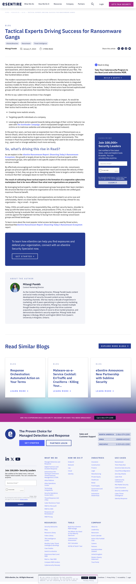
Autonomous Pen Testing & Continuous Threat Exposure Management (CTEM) (52, 474)
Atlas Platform (49, 480)
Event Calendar (96, 535)
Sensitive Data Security (122, 468)
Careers (94, 543)
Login (101, 4)
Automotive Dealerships (95, 494)
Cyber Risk (118, 477)
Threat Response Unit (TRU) (52, 499)
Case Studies (49, 548)
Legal (93, 471)
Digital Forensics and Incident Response (51, 468)
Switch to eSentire (51, 551)
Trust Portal (95, 562)
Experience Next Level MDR (52, 555)
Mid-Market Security (121, 485)
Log (69, 468)
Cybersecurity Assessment (72, 539)
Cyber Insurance (120, 488)
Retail (93, 483)
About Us (94, 527)
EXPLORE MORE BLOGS (114, 346)
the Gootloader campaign (28, 124)
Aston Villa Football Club (97, 539)
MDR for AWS (49, 509)
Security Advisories (51, 527)
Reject (92, 578)
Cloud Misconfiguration (122, 471)
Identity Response (121, 498)
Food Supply (95, 486)
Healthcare (95, 480)
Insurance (94, 462)
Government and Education (97, 489)
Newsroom (95, 532)
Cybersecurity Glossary (52, 565)
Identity (70, 474)
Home (7, 12)
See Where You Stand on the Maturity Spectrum (75, 533)
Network (71, 465)
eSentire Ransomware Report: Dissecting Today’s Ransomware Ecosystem (41, 155)
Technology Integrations (49, 489)
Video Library (49, 535)
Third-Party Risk (120, 465)
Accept (84, 578)
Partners (94, 546)
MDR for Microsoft (51, 506)
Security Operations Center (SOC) (51, 494)
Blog (24, 12)
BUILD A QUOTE (112, 78)
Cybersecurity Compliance (119, 481)
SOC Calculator (73, 543)
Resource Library (50, 532)
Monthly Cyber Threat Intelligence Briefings (52, 544)
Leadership (95, 530)
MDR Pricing (48, 517)
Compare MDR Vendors (52, 562)
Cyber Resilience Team (52, 503)
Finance (94, 468)
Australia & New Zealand (96, 550)
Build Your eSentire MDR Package (74, 527)
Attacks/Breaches (12, 43)
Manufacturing (96, 474)
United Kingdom (96, 554)
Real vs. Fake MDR (51, 559)
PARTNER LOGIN (58, 443)
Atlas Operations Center (50, 484)
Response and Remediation (49, 513)
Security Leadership (121, 490)
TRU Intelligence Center (50, 539)
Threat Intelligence (40, 43)
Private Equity (96, 477)
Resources (15, 12)
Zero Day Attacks (120, 474)
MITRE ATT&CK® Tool (75, 546)
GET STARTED (24, 256)
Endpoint (71, 462)
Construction (95, 465)
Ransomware (26, 43)
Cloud (70, 471)
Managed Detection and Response (52, 463)
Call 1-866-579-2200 (105, 418)
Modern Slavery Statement (96, 558)
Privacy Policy (88, 580)
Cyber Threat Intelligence (119, 494)
